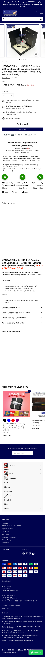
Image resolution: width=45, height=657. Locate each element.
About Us (5, 523)
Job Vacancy (6, 534)
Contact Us (5, 531)
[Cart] (36, 12)
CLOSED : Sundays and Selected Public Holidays (17, 640)
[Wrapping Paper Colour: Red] (13, 420)
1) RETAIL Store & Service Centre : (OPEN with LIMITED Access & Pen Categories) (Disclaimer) (22, 617)
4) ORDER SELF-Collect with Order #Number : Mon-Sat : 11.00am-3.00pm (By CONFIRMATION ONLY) (20, 636)
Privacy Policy (6, 540)
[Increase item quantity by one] (12, 95)
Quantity (5, 91)
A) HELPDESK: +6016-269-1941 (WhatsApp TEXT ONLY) (10, 588)
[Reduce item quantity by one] (4, 95)
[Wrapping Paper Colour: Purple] (17, 420)
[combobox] (22, 19)
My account (5, 608)
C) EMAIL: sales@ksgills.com (11, 605)
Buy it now (22, 129)
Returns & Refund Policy (9, 537)
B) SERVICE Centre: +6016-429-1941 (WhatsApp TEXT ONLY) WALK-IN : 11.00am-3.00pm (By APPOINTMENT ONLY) (19, 598)
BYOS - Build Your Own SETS (11, 526)
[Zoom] (36, 54)
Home (3, 61)
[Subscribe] (31, 453)
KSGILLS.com (21, 386)
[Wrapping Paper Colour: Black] (4, 420)
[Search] (40, 19)
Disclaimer (5, 542)
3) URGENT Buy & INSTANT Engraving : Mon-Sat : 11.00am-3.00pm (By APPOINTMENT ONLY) (21, 632)
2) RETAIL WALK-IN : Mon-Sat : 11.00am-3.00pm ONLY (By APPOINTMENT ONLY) (21, 627)
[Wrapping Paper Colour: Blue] (8, 420)
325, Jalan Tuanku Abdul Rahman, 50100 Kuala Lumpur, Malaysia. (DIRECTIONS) (22, 622)
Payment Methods (7, 528)
